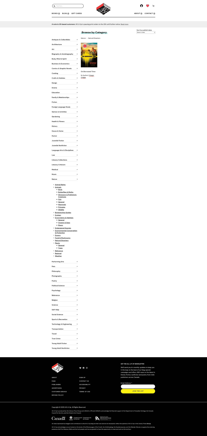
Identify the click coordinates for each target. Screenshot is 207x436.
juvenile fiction (58, 141)
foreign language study (61, 107)
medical (55, 169)
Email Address (126, 383)
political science (58, 286)
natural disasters (94, 38)
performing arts (58, 262)
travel (54, 334)
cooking (55, 73)
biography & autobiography (62, 54)
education (56, 92)
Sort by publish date (144, 30)
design (54, 83)
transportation (57, 329)
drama (54, 88)
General (61, 202)
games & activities (59, 112)
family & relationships (60, 97)
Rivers (60, 225)
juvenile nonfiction (59, 145)
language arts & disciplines (63, 150)
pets (53, 266)
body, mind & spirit (59, 59)
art (53, 49)
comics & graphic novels (62, 68)
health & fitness (58, 121)
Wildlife (61, 210)
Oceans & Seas (64, 223)
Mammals (62, 205)
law (53, 155)
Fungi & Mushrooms (62, 238)
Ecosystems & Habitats (64, 218)
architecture (57, 44)
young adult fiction (59, 343)
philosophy (56, 271)
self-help (55, 310)
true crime (56, 339)
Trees (60, 248)
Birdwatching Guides (63, 213)
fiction (54, 102)
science (55, 305)
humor (54, 136)
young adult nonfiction (60, 348)
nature (54, 179)
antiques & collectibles (61, 40)
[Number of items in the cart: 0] (153, 6)
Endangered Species (63, 228)
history (54, 126)
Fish (59, 199)
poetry (54, 281)
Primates (61, 207)
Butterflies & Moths (65, 192)
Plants (57, 243)
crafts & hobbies (58, 78)
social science (57, 314)
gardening (56, 117)
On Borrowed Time (88, 71)
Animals (58, 187)
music (54, 174)
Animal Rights (60, 185)
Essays (58, 235)
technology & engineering (62, 324)
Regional (58, 253)
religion (55, 300)
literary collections (59, 160)
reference (56, 295)
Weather (58, 256)
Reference (59, 251)
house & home (57, 131)
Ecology (58, 215)
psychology (56, 290)
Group (149, 423)
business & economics (60, 64)
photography (57, 276)
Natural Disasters (62, 240)
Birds (60, 189)
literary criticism (58, 165)
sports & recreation (59, 319)
